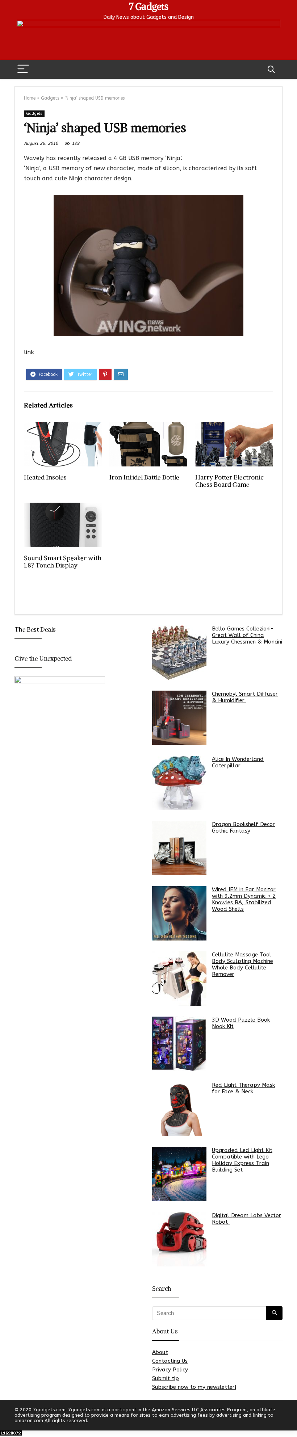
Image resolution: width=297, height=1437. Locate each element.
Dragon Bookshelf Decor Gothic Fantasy (243, 827)
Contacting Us (170, 1361)
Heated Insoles (45, 477)
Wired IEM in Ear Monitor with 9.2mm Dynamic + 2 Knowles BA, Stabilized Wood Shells (244, 899)
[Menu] (23, 69)
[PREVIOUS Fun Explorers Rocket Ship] (7, 1419)
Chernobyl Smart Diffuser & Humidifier (245, 697)
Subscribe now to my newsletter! (194, 1387)
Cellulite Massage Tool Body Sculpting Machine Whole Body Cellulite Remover (242, 964)
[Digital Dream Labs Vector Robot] (179, 1239)
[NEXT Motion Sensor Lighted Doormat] (290, 1419)
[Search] (271, 69)
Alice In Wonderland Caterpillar (238, 762)
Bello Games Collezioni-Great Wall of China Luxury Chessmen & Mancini (247, 635)
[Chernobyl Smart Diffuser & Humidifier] (179, 718)
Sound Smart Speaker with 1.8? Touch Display (62, 561)
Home (29, 98)
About (160, 1352)
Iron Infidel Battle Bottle (144, 477)
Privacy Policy (170, 1369)
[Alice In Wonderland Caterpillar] (179, 783)
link (29, 352)
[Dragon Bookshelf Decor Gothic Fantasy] (179, 848)
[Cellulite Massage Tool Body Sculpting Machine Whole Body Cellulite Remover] (179, 978)
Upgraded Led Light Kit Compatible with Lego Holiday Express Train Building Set (242, 1160)
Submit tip (165, 1378)
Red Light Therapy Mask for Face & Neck (243, 1088)
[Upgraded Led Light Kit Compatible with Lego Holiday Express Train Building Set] (179, 1174)
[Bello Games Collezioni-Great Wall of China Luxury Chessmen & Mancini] (179, 652)
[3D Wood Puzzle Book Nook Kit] (179, 1044)
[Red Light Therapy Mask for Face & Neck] (179, 1109)
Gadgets (50, 98)
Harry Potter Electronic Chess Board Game (229, 481)
